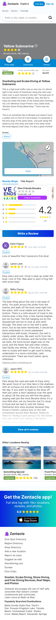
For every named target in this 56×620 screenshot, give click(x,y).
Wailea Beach (18, 614)
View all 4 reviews (28, 429)
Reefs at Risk (28, 597)
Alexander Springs (37, 614)
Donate (8, 567)
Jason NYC (16, 368)
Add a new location (15, 551)
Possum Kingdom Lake (22, 608)
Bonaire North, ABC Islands (16, 474)
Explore (24, 3)
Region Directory (14, 543)
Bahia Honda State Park (17, 605)
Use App (39, 4)
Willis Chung (17, 289)
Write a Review (28, 233)
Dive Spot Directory (15, 539)
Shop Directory (13, 547)
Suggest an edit (13, 559)
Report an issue (13, 555)
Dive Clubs (10, 571)
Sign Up (50, 4)
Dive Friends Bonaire (29, 188)
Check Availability (32, 197)
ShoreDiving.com (14, 563)
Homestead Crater (22, 611)
